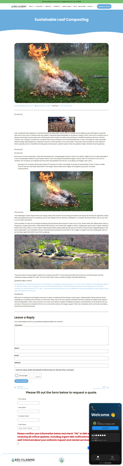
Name (17, 348)
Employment (82, 6)
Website (17, 362)
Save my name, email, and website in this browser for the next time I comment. (45, 370)
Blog (75, 6)
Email (16, 355)
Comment (18, 325)
